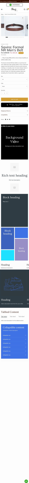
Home (2, 14)
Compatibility (4, 114)
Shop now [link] (5, 201)
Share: (2, 119)
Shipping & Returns (5, 111)
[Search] (24, 9)
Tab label (4, 316)
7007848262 (16, 4)
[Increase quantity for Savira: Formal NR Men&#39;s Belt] (7, 93)
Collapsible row (6, 335)
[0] (27, 9)
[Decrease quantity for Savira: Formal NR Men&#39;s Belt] (2, 93)
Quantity (3, 90)
